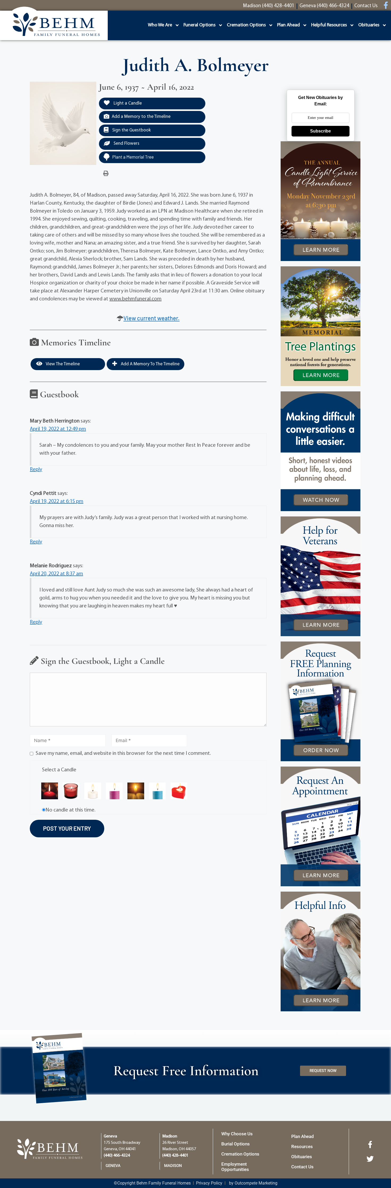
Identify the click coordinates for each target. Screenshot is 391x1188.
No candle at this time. (70, 810)
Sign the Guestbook (131, 130)
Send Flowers (126, 143)
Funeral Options (199, 25)
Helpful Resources (329, 25)
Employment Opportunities (235, 1166)
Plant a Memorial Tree (133, 156)
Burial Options (235, 1143)
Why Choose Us (237, 1133)
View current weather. (151, 317)
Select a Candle (59, 770)
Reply (36, 469)
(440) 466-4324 (117, 1155)
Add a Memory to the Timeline (141, 116)
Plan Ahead (288, 25)
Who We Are (160, 25)
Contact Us (302, 1166)
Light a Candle (127, 103)
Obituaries (368, 25)
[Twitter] (370, 1159)
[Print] (106, 173)
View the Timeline (62, 364)
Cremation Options (246, 25)
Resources (302, 1146)
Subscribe (320, 131)
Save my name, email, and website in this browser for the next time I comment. (123, 753)
